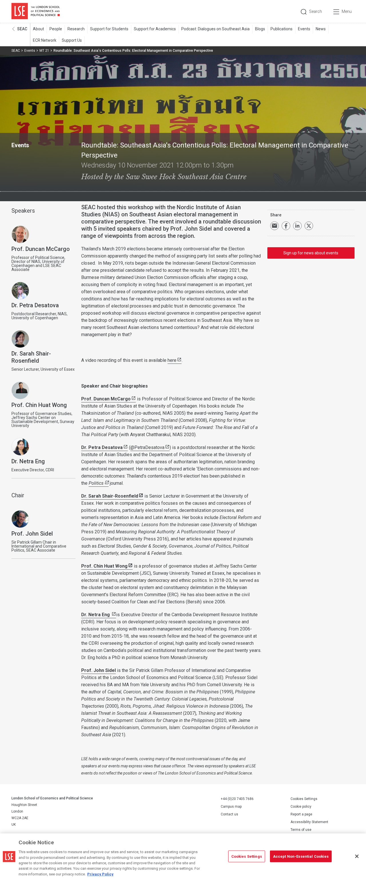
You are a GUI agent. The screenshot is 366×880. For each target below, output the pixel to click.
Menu (347, 11)
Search (315, 11)
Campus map (231, 807)
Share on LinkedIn (297, 226)
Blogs (260, 29)
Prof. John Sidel (98, 670)
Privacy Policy (100, 874)
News (321, 29)
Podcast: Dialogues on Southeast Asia (215, 29)
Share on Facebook (286, 226)
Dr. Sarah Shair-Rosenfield (109, 496)
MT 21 (44, 51)
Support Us (72, 40)
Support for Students (109, 29)
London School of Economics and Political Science (35, 11)
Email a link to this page (274, 226)
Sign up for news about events (310, 253)
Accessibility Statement (309, 822)
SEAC (22, 29)
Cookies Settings (304, 799)
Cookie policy (301, 807)
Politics (96, 483)
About (38, 29)
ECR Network (44, 40)
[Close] (357, 856)
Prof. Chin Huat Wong (104, 566)
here (172, 360)
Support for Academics (155, 29)
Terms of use (301, 830)
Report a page (301, 814)
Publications (281, 29)
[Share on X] (309, 226)
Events (304, 29)
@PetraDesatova (147, 447)
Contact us (229, 814)
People (55, 29)
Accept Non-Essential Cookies (301, 856)
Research (76, 29)
